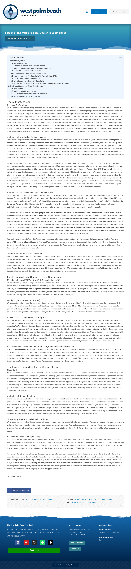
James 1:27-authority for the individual (28, 71)
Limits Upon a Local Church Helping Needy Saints (28, 73)
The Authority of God (17, 61)
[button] (99, 11)
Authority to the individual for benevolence (29, 66)
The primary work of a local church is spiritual (30, 94)
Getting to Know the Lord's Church (39, 499)
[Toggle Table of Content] (119, 58)
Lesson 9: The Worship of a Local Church (86, 502)
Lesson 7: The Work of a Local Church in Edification (93, 499)
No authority (18, 89)
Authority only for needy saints (25, 91)
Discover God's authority (22, 63)
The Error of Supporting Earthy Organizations (26, 86)
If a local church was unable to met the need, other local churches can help (41, 84)
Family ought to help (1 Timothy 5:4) (27, 78)
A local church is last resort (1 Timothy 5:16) (30, 81)
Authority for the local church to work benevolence (32, 68)
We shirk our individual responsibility (27, 96)
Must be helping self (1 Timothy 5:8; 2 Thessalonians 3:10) (35, 76)
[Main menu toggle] (87, 12)
